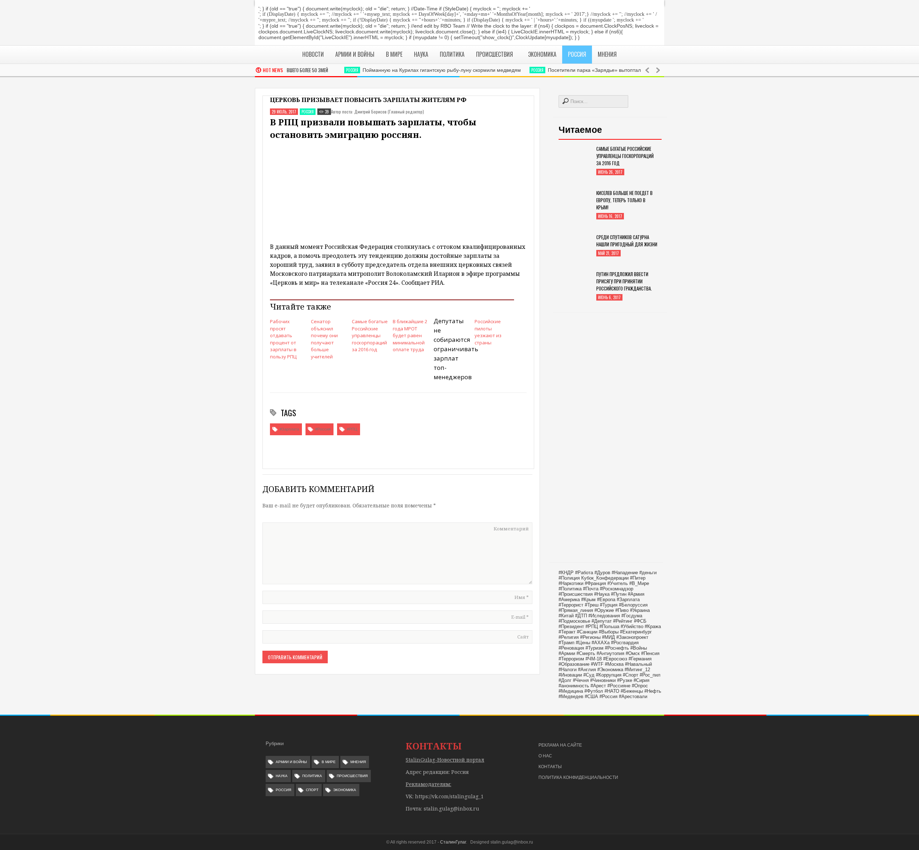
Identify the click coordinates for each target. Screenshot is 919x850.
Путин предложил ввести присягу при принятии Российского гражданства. (624, 281)
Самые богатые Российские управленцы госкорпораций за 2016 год (370, 335)
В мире (329, 762)
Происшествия (352, 776)
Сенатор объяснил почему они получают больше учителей (324, 339)
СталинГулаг (453, 842)
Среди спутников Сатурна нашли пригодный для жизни (626, 240)
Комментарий (511, 528)
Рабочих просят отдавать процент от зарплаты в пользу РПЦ (283, 339)
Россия (337, 70)
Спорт (312, 790)
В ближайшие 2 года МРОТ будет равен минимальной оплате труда (410, 335)
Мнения (358, 762)
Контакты (550, 766)
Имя (521, 597)
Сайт (523, 636)
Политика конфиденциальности (578, 777)
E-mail (520, 617)
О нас (545, 755)
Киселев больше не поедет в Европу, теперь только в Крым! (624, 200)
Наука (282, 776)
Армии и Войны (291, 762)
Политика (312, 776)
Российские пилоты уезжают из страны (488, 332)
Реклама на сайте (560, 745)
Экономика (344, 790)
